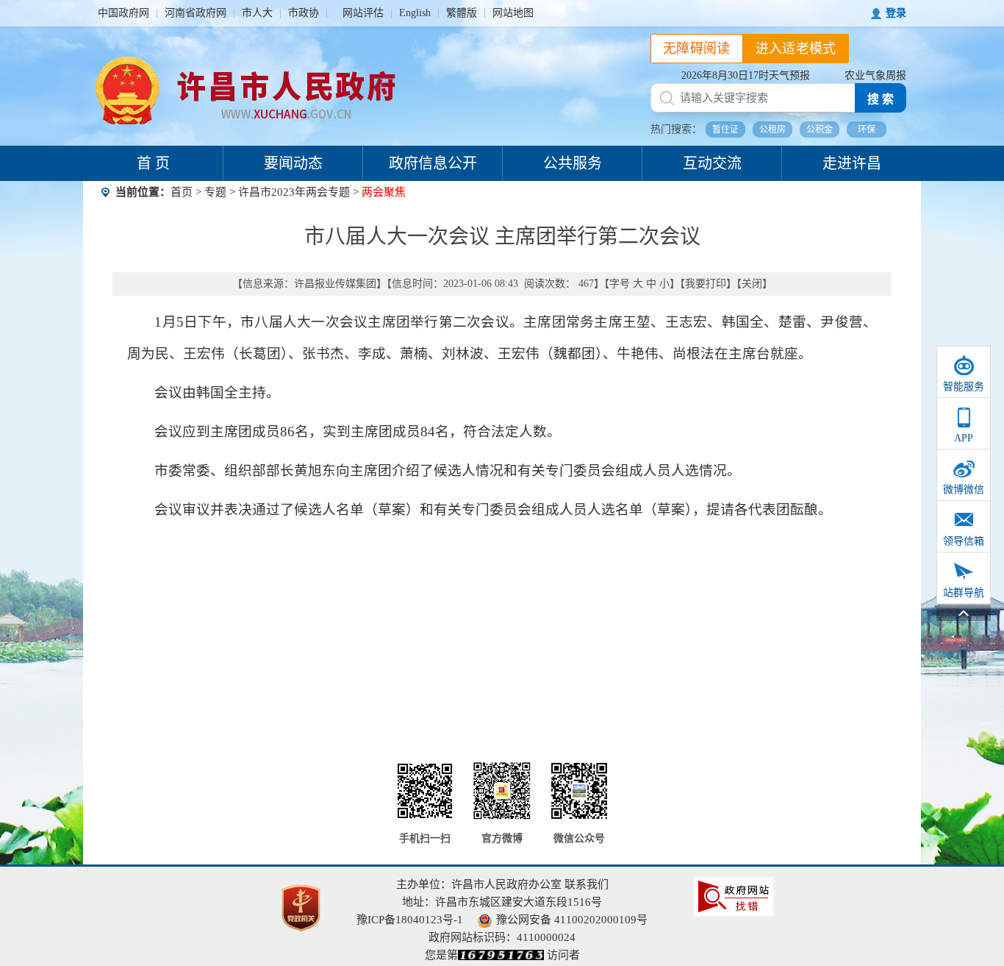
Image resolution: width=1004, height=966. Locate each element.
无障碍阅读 (697, 48)
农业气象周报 (875, 75)
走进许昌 (851, 163)
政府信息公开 (433, 163)
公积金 (819, 129)
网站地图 (513, 12)
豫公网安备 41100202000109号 (572, 920)
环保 (866, 129)
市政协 (303, 12)
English (415, 12)
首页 (182, 192)
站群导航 (963, 592)
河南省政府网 (195, 12)
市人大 (257, 12)
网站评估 (363, 12)
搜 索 (880, 99)
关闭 (752, 283)
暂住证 (725, 129)
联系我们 (586, 884)
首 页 (153, 163)
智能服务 (963, 386)
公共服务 (572, 163)
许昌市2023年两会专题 (294, 192)
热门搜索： (676, 129)
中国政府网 (123, 12)
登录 (896, 12)
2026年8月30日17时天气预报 (745, 75)
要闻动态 (293, 163)
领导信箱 (963, 541)
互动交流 (712, 163)
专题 (215, 192)
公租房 (772, 129)
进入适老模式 (796, 48)
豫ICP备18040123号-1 (409, 920)
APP (963, 438)
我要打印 (705, 283)
